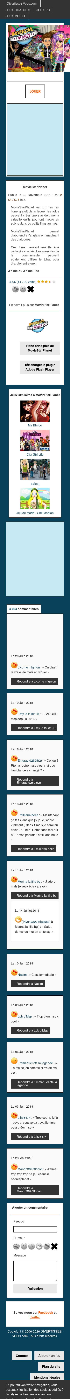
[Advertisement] (35, 139)
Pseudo (18, 1221)
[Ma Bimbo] (35, 402)
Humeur (18, 1238)
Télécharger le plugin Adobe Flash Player (39, 367)
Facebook (45, 1312)
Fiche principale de (40, 347)
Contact (22, 1355)
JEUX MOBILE (16, 16)
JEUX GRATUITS (18, 10)
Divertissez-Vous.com (22, 3)
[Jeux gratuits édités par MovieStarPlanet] (37, 326)
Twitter (35, 1317)
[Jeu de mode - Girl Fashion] (35, 489)
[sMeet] (35, 460)
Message (19, 1255)
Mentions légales (47, 1377)
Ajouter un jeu (49, 1355)
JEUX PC (43, 10)
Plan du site (51, 1366)
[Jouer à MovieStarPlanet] (35, 52)
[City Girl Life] (35, 431)
